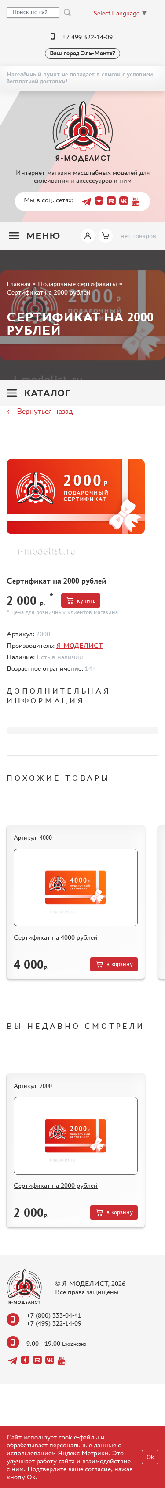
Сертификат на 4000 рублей (56, 937)
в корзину (119, 964)
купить (86, 600)
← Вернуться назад (40, 411)
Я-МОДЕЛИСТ (79, 645)
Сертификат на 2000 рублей (56, 1185)
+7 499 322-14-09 (87, 37)
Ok (150, 1457)
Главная (18, 283)
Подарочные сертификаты (77, 283)
